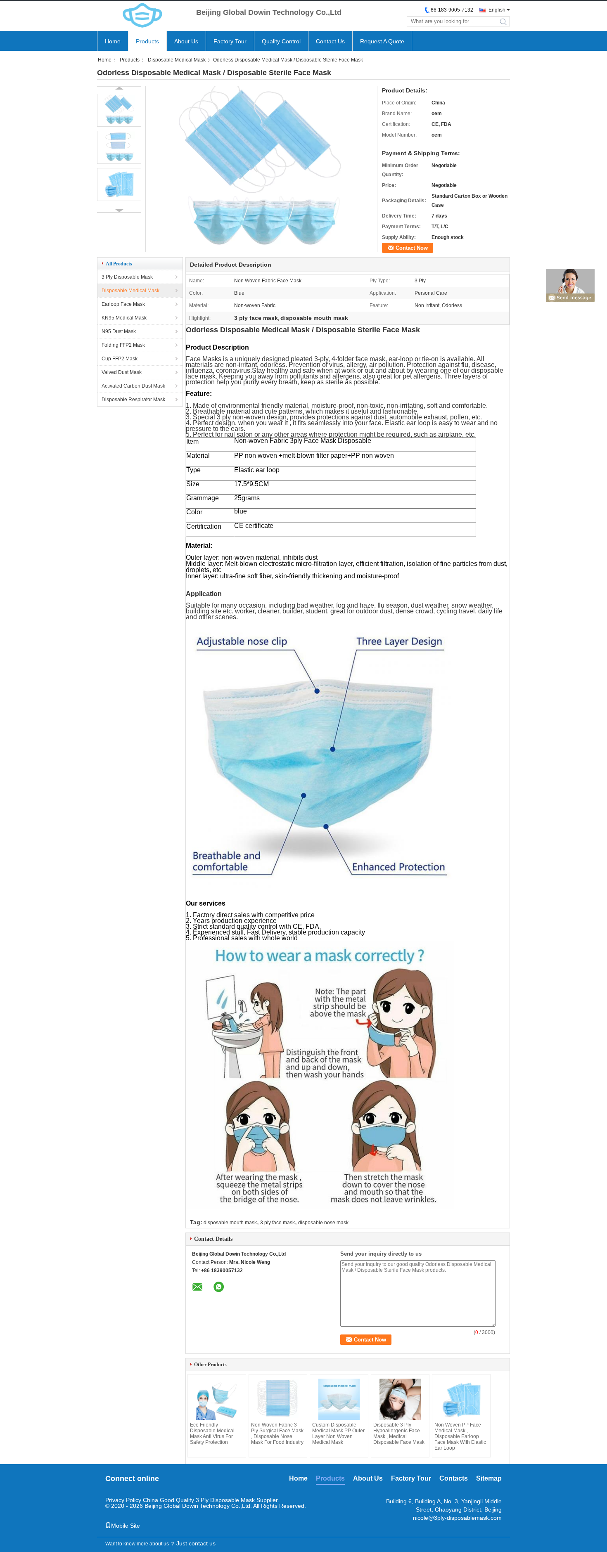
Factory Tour (230, 41)
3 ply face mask (277, 1223)
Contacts (453, 1478)
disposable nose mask (323, 1223)
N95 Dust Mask (119, 331)
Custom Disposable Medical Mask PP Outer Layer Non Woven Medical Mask (338, 1433)
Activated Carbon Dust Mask (133, 386)
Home (113, 41)
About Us (186, 41)
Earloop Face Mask (123, 304)
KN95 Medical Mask (124, 318)
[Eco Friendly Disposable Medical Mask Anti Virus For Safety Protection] (217, 1399)
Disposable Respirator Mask (133, 399)
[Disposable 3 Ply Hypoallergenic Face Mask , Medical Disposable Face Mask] (400, 1399)
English (496, 10)
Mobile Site (125, 1525)
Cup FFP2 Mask (120, 359)
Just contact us (196, 1543)
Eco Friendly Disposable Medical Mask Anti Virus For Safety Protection (212, 1433)
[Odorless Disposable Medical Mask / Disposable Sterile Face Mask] (261, 249)
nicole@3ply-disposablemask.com (457, 1517)
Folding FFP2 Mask (123, 345)
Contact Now (412, 248)
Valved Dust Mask (122, 372)
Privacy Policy (123, 1500)
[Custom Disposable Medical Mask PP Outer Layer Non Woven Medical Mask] (339, 1399)
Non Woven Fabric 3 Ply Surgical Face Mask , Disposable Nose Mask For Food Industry (277, 1433)
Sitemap (489, 1478)
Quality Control (281, 41)
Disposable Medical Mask (177, 60)
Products (147, 41)
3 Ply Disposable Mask (127, 277)
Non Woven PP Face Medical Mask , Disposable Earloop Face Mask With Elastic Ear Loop (460, 1436)
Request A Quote (382, 41)
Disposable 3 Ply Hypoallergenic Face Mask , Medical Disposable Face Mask (398, 1433)
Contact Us (330, 41)
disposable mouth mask (230, 1223)
